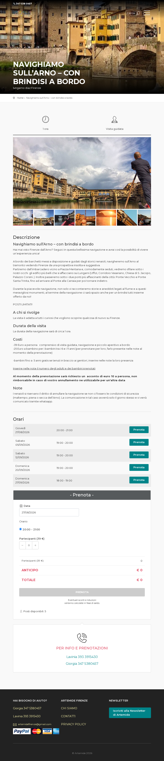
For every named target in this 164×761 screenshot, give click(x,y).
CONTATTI (68, 716)
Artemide (31, 14)
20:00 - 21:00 (31, 529)
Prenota (139, 429)
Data (26, 505)
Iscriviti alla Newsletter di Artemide (129, 712)
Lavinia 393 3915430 (82, 657)
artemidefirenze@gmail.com (34, 724)
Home (20, 97)
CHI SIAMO (69, 708)
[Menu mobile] (147, 14)
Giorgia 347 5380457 (82, 664)
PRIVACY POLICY (73, 724)
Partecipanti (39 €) (31, 538)
